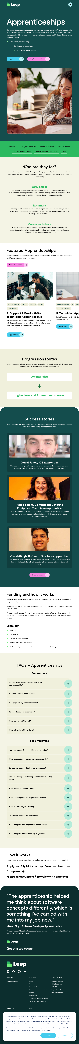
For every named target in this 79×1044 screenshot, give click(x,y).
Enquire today (37, 575)
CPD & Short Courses (59, 987)
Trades (31, 993)
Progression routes (29, 147)
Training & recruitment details (46, 151)
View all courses (15, 265)
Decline (65, 1035)
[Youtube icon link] (25, 971)
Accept (48, 1035)
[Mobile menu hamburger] (70, 4)
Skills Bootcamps (57, 984)
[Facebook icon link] (13, 971)
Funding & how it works (22, 151)
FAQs (64, 151)
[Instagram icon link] (19, 971)
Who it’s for (13, 147)
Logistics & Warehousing (37, 1001)
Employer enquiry (36, 59)
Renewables (33, 995)
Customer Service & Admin (38, 998)
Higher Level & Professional (61, 990)
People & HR (33, 987)
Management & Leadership (38, 990)
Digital (31, 981)
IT (29, 984)
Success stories (64, 147)
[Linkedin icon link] (8, 971)
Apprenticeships (57, 981)
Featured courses (47, 147)
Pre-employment (57, 993)
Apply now (13, 59)
